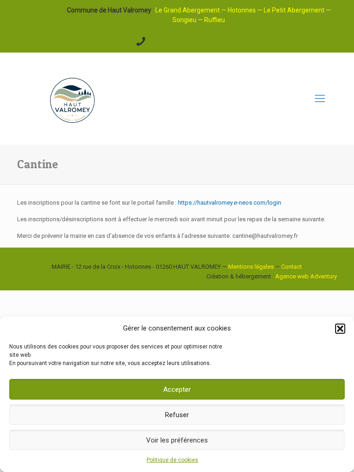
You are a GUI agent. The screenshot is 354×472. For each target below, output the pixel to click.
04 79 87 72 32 (185, 41)
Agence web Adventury (306, 276)
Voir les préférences (177, 440)
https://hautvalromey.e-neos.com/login (229, 202)
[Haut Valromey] (72, 99)
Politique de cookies (172, 460)
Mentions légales (251, 266)
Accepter (177, 389)
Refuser (177, 415)
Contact (291, 266)
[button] (340, 328)
